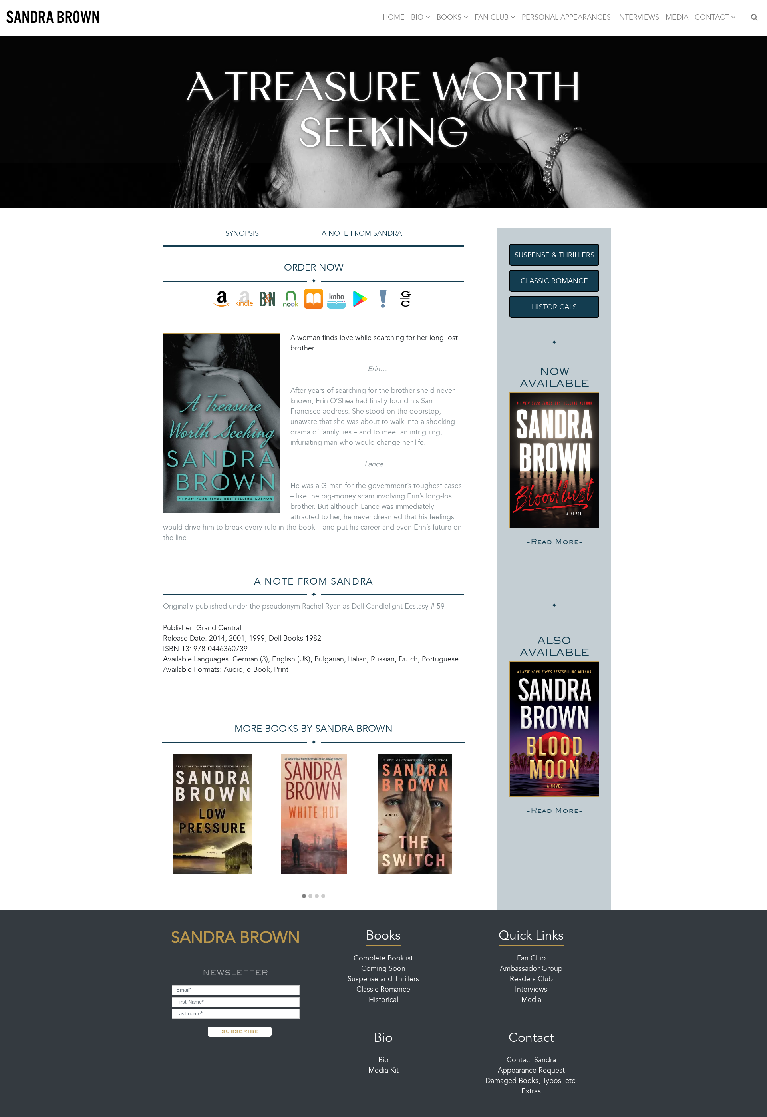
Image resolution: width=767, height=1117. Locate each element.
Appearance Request (531, 1071)
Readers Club (531, 980)
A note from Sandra (362, 234)
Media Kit (383, 1071)
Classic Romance (383, 990)
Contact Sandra (531, 1061)
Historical (383, 1000)
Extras (531, 1092)
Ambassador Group (531, 969)
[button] (304, 896)
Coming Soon (383, 969)
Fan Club (531, 959)
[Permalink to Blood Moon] (554, 729)
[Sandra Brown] (53, 18)
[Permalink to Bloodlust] (554, 460)
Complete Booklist (383, 959)
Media (531, 1000)
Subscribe (239, 1031)
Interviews (531, 990)
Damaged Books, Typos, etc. (531, 1081)
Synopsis (242, 234)
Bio (383, 1061)
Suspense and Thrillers (383, 980)
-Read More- (554, 541)
